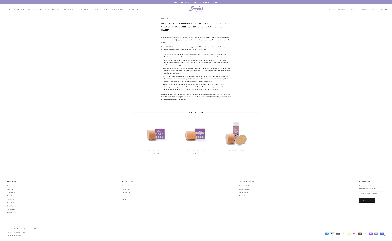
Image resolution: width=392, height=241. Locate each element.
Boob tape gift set (235, 151)
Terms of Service (127, 196)
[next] (260, 136)
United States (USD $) (337, 9)
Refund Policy (126, 189)
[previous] (131, 136)
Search (373, 9)
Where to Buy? (135, 9)
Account (364, 9)
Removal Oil (69, 9)
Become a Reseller (244, 189)
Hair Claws (84, 9)
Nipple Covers (52, 9)
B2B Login (242, 196)
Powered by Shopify (14, 236)
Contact (124, 199)
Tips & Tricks (117, 9)
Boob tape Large (196, 151)
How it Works (100, 9)
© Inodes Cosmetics (16, 233)
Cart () (383, 9)
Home (7, 9)
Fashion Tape (34, 9)
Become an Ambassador (246, 186)
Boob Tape (19, 9)
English (353, 9)
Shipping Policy (126, 193)
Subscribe (367, 200)
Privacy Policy (126, 186)
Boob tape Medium (156, 151)
